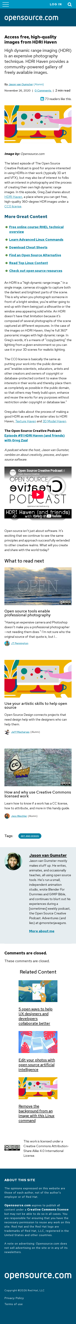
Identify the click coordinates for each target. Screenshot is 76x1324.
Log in (56, 4)
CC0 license (12, 206)
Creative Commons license (48, 1209)
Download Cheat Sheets (28, 247)
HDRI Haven (13, 197)
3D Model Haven (54, 421)
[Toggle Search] (70, 4)
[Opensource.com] (31, 19)
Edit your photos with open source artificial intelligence (37, 1065)
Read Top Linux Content (28, 263)
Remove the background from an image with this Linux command (36, 1113)
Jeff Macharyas (20, 732)
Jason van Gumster (20, 84)
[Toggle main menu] (5, 4)
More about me (41, 931)
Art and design (30, 836)
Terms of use (13, 1304)
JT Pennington (19, 643)
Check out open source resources (35, 271)
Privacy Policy (14, 1298)
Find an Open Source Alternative (35, 255)
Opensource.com (17, 1205)
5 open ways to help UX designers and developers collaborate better (35, 1016)
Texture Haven (25, 421)
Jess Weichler (19, 816)
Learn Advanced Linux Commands (36, 240)
